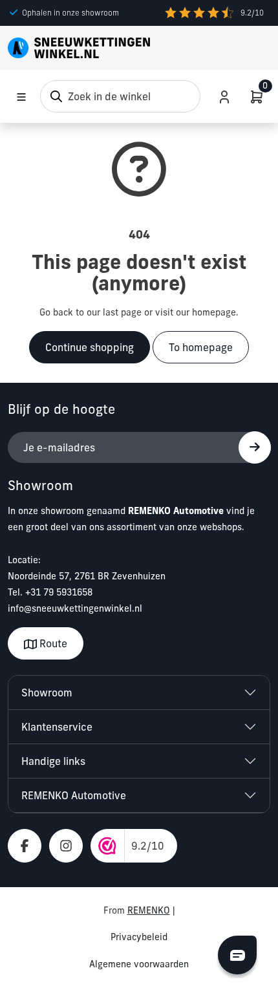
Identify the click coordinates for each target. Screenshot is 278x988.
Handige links (53, 761)
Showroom (46, 692)
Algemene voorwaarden (139, 964)
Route (52, 643)
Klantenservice (56, 726)
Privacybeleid (139, 937)
